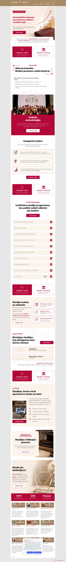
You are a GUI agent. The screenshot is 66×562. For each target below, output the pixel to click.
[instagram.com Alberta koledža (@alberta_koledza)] (53, 2)
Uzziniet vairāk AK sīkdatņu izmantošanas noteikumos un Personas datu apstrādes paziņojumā (32, 547)
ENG (44, 1)
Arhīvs (13, 556)
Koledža (41, 4)
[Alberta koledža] (20, 2)
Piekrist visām (30, 552)
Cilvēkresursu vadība (23, 222)
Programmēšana (21, 264)
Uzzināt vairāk (33, 130)
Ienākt (53, 4)
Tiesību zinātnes (21, 258)
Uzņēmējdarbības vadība (25, 234)
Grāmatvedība (20, 228)
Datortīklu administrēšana (26, 271)
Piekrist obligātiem (38, 552)
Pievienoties (19, 32)
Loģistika (18, 277)
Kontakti (48, 1)
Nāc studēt (35, 4)
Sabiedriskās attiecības (24, 252)
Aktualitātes (47, 4)
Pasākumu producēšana (24, 240)
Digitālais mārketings (23, 246)
